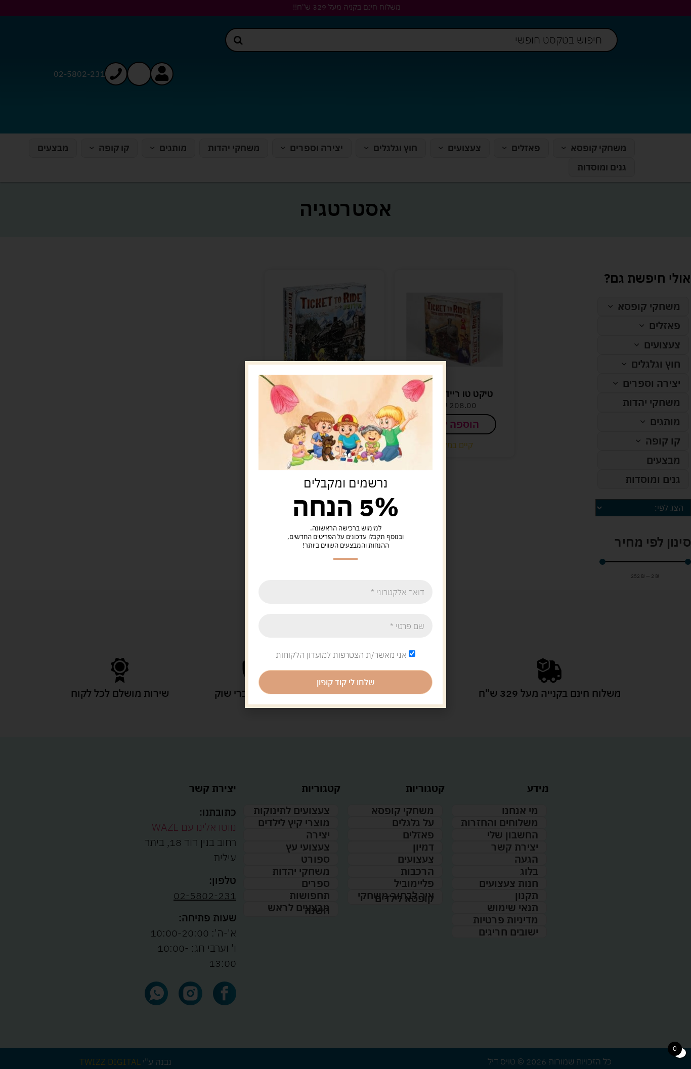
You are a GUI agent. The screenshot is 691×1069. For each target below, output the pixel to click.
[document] (345, 534)
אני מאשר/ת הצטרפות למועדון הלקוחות (341, 655)
